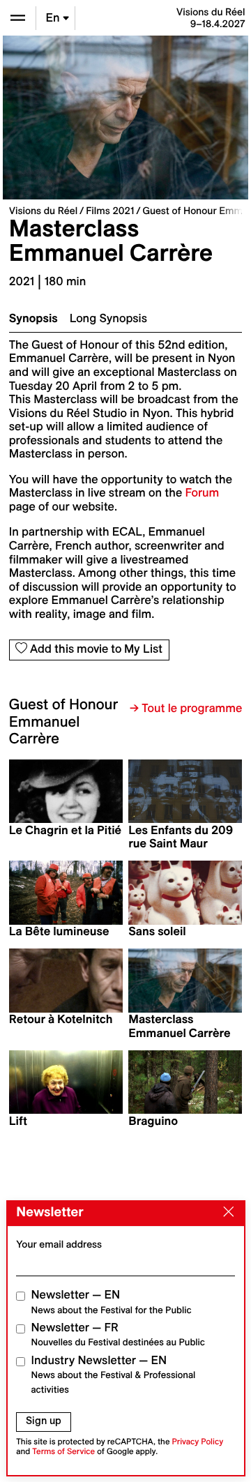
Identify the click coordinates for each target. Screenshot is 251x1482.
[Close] (225, 1212)
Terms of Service (63, 1451)
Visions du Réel (43, 210)
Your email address (59, 1244)
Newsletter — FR (118, 1334)
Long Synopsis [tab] (108, 318)
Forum (202, 493)
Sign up (43, 1420)
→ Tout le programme (186, 708)
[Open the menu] (18, 18)
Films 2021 (110, 210)
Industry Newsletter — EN (113, 1374)
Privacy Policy (197, 1441)
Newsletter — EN (111, 1302)
